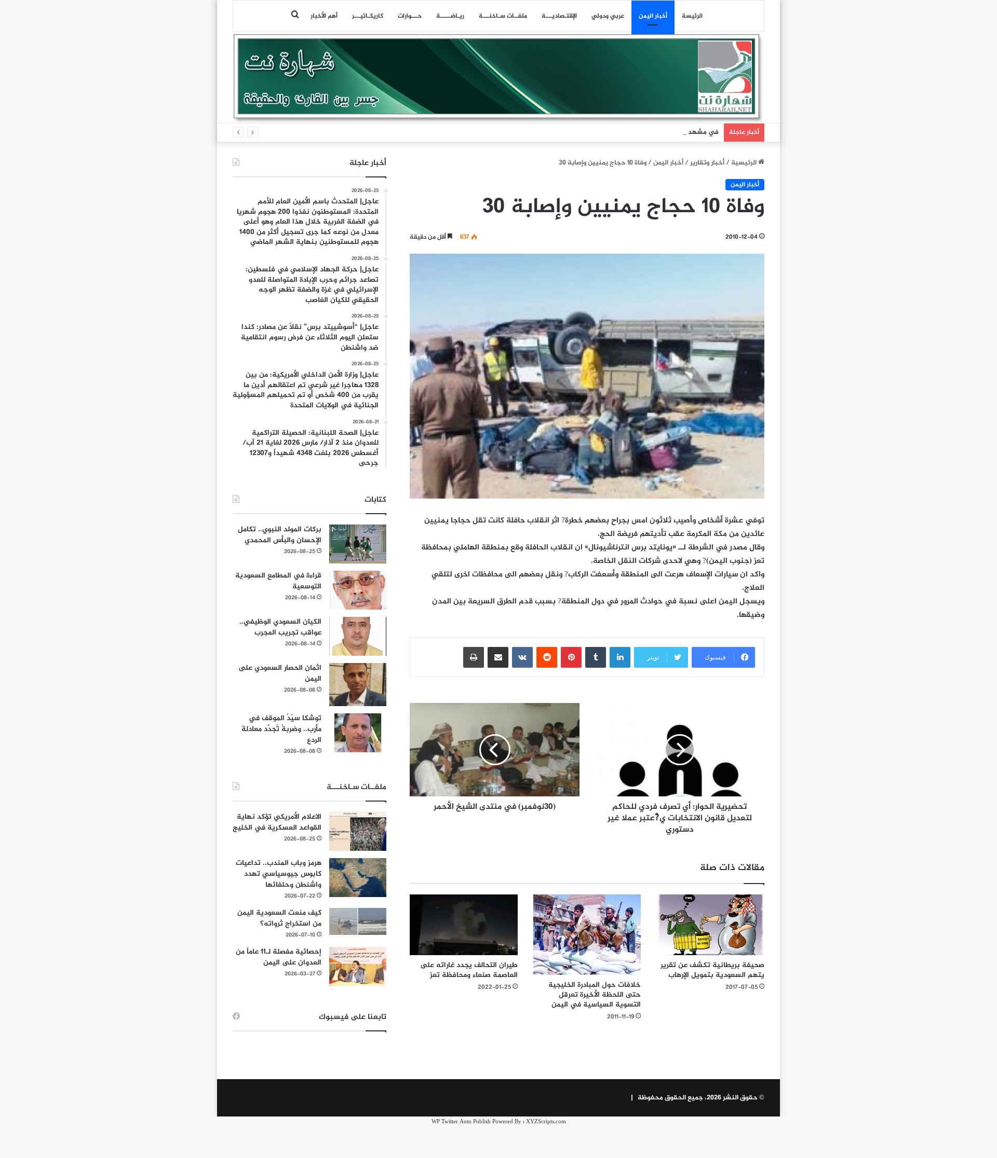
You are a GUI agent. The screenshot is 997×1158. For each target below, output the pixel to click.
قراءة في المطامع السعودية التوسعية (278, 581)
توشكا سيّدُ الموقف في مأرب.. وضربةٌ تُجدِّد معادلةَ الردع (281, 729)
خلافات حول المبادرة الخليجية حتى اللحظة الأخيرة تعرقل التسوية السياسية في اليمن (594, 995)
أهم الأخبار (324, 16)
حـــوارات (410, 16)
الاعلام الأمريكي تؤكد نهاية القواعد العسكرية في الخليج (277, 822)
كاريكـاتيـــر (367, 16)
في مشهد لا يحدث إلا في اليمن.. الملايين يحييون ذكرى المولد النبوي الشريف (609, 132)
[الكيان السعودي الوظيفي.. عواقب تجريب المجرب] (357, 636)
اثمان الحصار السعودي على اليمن (279, 673)
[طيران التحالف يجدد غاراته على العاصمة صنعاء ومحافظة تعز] (464, 924)
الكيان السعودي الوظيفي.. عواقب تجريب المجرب (280, 627)
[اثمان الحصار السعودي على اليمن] (357, 685)
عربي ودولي (607, 16)
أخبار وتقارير (707, 163)
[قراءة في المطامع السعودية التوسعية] (357, 590)
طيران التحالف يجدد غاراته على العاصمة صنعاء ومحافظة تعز (469, 970)
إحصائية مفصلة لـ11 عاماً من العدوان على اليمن (278, 957)
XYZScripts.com (546, 1122)
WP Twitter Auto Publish (461, 1122)
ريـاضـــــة (450, 16)
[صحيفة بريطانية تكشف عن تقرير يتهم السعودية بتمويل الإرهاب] (710, 924)
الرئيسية (744, 163)
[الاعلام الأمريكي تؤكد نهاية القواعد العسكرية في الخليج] (357, 831)
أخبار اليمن (653, 16)
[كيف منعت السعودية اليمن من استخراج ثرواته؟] (357, 921)
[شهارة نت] (498, 78)
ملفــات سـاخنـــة (503, 16)
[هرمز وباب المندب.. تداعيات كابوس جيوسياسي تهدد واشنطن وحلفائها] (357, 877)
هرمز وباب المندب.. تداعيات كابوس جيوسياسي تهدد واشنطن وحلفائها (278, 874)
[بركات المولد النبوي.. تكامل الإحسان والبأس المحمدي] (357, 544)
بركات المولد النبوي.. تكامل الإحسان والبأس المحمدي (279, 534)
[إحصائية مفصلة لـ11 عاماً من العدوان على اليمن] (357, 966)
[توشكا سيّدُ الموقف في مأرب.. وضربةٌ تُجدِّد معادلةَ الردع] (357, 732)
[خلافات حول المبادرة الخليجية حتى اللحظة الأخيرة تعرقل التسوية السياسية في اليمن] (587, 934)
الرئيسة (692, 16)
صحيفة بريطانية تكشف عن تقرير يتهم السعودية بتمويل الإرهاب (712, 970)
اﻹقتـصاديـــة (559, 16)
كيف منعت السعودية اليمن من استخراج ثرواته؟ (279, 918)
